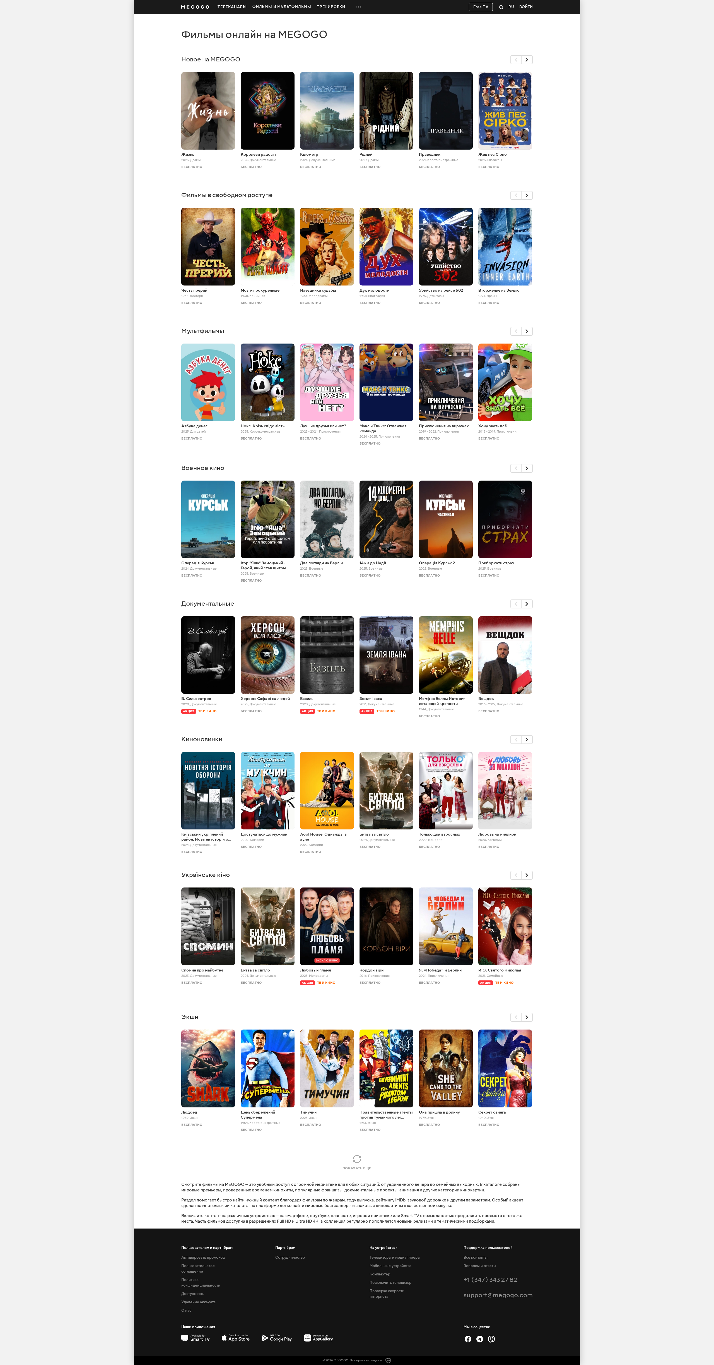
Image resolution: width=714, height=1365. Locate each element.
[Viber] (491, 1339)
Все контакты (476, 1257)
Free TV (481, 6)
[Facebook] (468, 1339)
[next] (527, 59)
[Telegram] (479, 1339)
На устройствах (383, 1247)
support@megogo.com (498, 1295)
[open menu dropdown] (358, 7)
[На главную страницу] (195, 7)
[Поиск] (501, 7)
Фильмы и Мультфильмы (281, 6)
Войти (526, 7)
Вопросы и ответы (480, 1265)
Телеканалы (232, 6)
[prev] (516, 59)
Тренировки (331, 6)
